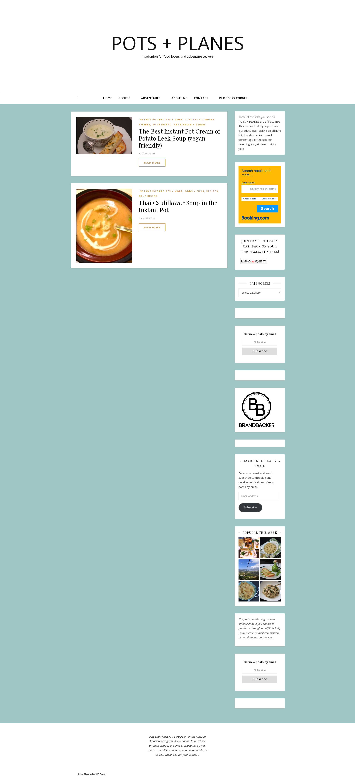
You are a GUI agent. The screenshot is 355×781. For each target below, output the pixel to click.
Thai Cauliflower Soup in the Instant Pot (178, 206)
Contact (201, 98)
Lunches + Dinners (199, 119)
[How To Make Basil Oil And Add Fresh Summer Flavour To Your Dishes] (270, 569)
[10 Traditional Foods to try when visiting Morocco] (249, 547)
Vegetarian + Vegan (189, 124)
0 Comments (147, 218)
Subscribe (250, 507)
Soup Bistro (162, 124)
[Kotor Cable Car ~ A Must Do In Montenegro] (249, 569)
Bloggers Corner (233, 98)
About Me (179, 98)
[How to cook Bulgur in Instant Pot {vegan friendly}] (270, 547)
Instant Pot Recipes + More (161, 119)
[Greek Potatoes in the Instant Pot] (249, 591)
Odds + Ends (194, 191)
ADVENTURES (150, 98)
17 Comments (147, 153)
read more (152, 162)
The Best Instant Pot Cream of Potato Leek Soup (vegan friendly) (179, 138)
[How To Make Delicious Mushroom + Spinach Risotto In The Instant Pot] (270, 591)
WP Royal (101, 774)
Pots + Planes (177, 43)
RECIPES (124, 98)
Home (107, 98)
